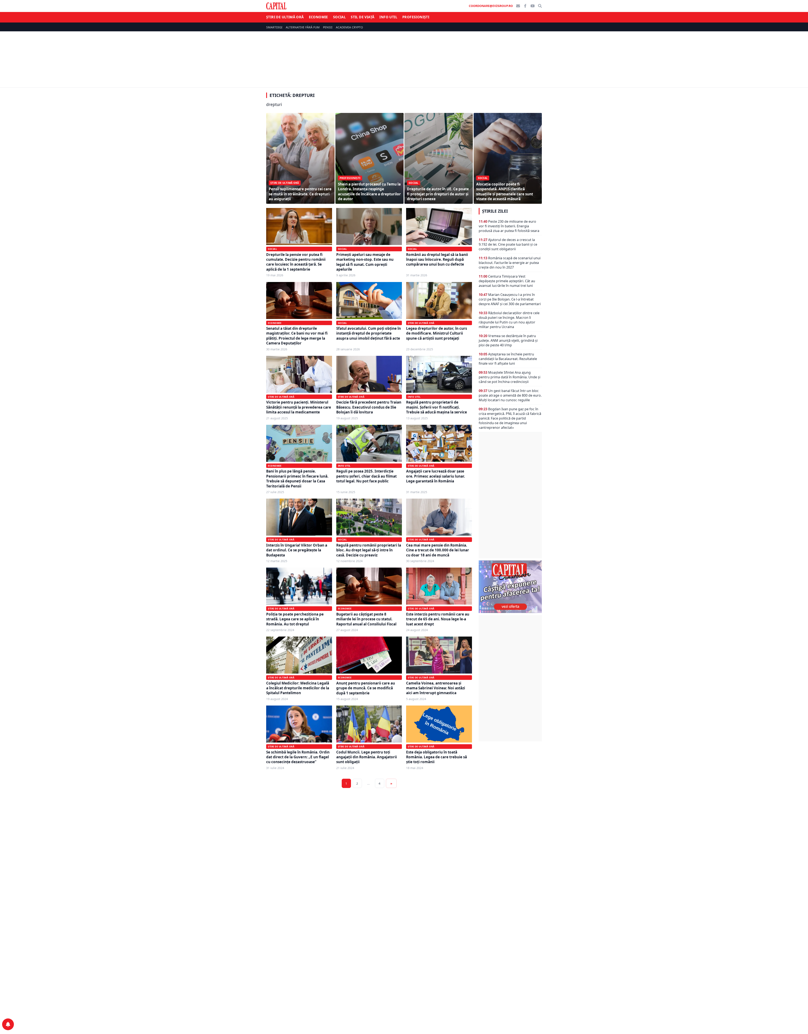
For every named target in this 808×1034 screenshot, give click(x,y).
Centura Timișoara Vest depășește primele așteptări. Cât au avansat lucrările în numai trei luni (507, 281)
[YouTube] (532, 6)
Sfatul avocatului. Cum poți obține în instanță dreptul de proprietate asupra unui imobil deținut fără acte (368, 333)
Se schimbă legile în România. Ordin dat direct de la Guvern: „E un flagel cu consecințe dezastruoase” (298, 757)
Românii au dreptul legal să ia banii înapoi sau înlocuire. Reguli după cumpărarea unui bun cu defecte (437, 259)
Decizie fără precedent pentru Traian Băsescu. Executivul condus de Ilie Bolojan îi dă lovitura (368, 407)
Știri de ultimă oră (285, 17)
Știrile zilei (495, 211)
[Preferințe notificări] (8, 1024)
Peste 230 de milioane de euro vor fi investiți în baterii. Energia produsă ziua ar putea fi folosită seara (509, 226)
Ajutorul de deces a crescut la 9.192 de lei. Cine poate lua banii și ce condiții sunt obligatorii (508, 244)
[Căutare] (540, 6)
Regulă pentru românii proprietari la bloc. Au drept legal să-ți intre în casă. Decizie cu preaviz (368, 550)
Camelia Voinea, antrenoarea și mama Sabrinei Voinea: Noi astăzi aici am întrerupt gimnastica (435, 688)
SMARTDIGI (274, 27)
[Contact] (518, 6)
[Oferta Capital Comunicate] (510, 586)
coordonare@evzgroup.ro (491, 6)
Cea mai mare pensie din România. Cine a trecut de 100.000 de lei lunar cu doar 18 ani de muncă (437, 550)
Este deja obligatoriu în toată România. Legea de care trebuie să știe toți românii (436, 757)
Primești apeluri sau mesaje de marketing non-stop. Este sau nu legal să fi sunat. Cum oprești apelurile (364, 262)
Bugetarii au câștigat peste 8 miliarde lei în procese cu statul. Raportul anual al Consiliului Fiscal (366, 619)
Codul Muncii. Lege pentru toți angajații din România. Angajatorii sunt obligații (366, 757)
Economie (318, 17)
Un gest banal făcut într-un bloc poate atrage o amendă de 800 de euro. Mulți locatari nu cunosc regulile (510, 395)
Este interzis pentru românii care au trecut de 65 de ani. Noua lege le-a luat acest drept (437, 619)
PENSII (327, 27)
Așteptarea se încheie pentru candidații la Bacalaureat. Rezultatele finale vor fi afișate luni (508, 359)
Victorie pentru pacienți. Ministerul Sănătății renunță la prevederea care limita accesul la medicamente (298, 407)
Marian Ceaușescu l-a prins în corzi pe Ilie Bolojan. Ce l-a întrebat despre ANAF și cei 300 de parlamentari (510, 299)
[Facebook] (525, 6)
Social (339, 17)
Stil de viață (362, 17)
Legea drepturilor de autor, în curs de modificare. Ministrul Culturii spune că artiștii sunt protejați (436, 333)
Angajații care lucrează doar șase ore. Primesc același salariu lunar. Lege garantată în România (435, 476)
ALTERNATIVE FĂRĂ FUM (303, 27)
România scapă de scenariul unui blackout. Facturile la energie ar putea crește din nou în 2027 (510, 263)
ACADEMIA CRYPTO (349, 27)
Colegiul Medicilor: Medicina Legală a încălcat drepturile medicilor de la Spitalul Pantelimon (297, 688)
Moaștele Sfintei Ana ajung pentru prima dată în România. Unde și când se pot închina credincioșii (509, 377)
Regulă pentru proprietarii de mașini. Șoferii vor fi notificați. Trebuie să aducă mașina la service (436, 407)
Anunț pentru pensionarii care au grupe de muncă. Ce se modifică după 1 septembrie (365, 688)
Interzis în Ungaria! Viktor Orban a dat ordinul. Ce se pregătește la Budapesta (296, 550)
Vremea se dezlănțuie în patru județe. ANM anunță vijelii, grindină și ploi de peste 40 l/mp (508, 340)
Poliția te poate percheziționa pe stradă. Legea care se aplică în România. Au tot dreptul (295, 619)
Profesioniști (415, 17)
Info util (388, 17)
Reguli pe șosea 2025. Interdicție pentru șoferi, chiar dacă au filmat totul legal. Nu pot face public (366, 476)
